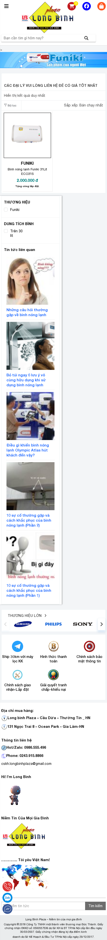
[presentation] (5, 624)
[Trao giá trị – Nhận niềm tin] (53, 17)
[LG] (53, 624)
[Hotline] (7, 886)
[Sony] (84, 624)
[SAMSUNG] (22, 624)
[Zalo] (7, 898)
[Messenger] (7, 909)
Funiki (14, 210)
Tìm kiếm (95, 906)
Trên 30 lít (16, 233)
